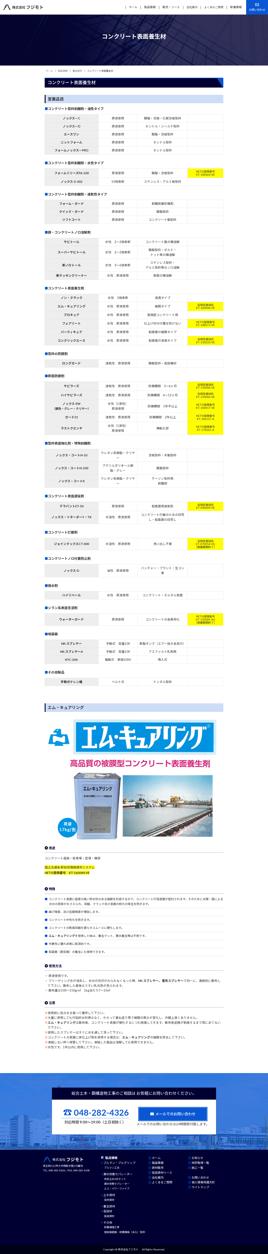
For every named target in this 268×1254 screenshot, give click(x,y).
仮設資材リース (162, 1172)
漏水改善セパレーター (118, 1174)
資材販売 (158, 1167)
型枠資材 (109, 1199)
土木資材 (109, 1195)
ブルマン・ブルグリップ (119, 1162)
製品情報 (150, 7)
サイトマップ (200, 1187)
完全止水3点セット (115, 1178)
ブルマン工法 (111, 1167)
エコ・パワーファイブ (116, 1188)
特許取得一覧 (200, 1162)
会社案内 (192, 7)
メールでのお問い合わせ (175, 1114)
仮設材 (107, 1211)
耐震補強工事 (111, 1227)
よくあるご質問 (213, 7)
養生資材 (77, 70)
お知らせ (197, 1158)
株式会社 (28, 7)
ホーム (133, 7)
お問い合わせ (200, 1177)
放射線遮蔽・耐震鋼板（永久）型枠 (124, 1232)
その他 (107, 1222)
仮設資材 (109, 1216)
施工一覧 (197, 1167)
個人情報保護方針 (203, 1182)
